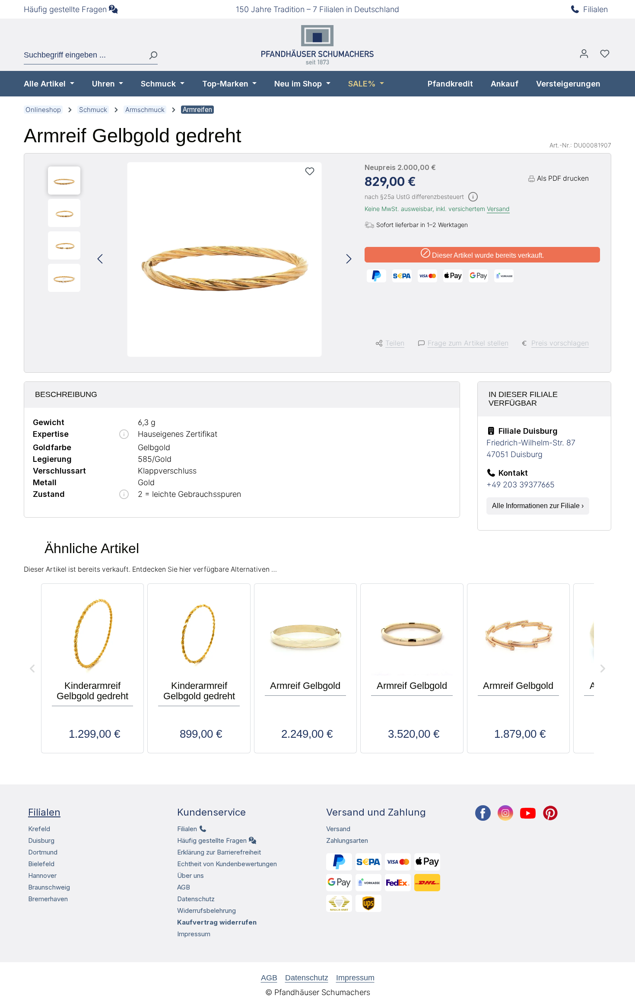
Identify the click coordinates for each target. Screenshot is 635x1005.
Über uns (190, 875)
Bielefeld (41, 864)
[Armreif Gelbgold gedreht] (224, 259)
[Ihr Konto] (584, 55)
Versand (498, 208)
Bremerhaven (48, 899)
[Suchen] (150, 55)
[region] (200, 259)
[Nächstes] (349, 259)
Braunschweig (49, 887)
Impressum (193, 934)
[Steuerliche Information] (473, 197)
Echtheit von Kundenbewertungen (227, 864)
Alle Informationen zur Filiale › (538, 505)
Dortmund (42, 852)
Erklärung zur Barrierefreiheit (219, 852)
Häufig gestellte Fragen (65, 9)
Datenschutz (196, 899)
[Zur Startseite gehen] (317, 44)
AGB (183, 887)
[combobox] (83, 55)
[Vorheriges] (99, 259)
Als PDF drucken (563, 178)
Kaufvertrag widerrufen (217, 922)
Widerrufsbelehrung (206, 910)
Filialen (595, 9)
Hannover (42, 875)
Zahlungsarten (347, 840)
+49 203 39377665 (520, 484)
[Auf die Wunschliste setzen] (309, 171)
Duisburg (41, 840)
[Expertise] (124, 435)
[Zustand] (124, 495)
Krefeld (39, 829)
